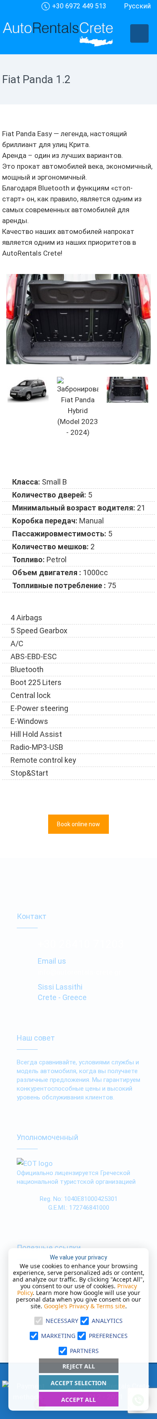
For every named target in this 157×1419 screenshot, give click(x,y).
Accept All (78, 1400)
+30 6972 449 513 (79, 6)
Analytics (107, 1321)
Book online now (78, 824)
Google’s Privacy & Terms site (84, 1306)
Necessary (62, 1321)
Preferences (108, 1336)
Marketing (58, 1336)
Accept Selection (78, 1383)
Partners (84, 1351)
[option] (78, 319)
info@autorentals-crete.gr (79, 972)
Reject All (78, 1366)
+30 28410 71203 (81, 944)
